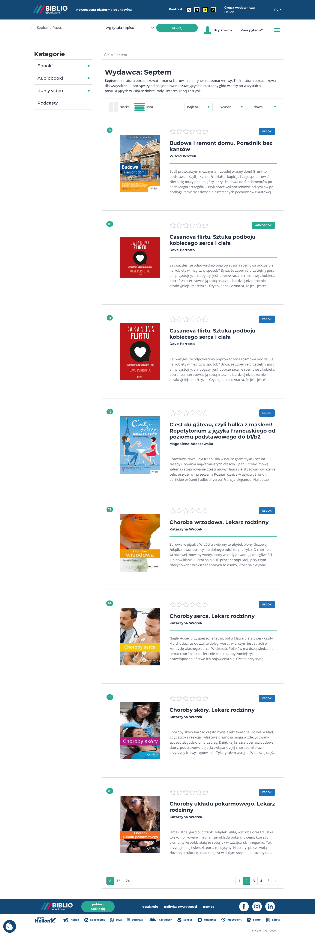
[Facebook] (245, 906)
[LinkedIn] (271, 906)
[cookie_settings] (9, 926)
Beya (118, 919)
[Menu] (277, 30)
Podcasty (48, 103)
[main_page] (106, 55)
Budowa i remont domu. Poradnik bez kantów (221, 146)
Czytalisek (165, 919)
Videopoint (234, 919)
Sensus (187, 919)
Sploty (275, 919)
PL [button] (276, 10)
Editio (256, 919)
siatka (125, 107)
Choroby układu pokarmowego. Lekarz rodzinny (222, 807)
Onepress (209, 919)
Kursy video (50, 90)
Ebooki (45, 65)
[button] (74, 66)
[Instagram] (258, 906)
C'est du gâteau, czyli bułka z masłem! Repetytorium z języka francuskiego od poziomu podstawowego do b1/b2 (222, 430)
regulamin (149, 907)
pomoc (208, 907)
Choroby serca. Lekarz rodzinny (212, 616)
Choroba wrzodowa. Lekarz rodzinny (219, 522)
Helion (74, 919)
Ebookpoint (97, 919)
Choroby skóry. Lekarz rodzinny (212, 710)
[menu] (140, 163)
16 (118, 880)
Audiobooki (50, 78)
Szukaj (177, 28)
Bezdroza (137, 919)
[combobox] (132, 28)
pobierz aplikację (98, 906)
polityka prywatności (180, 907)
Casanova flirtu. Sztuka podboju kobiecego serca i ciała (212, 240)
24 (128, 880)
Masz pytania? (251, 30)
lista (149, 107)
